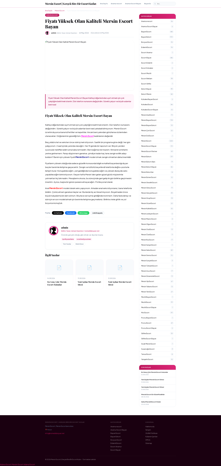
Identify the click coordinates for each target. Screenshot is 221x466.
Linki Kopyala (97, 213)
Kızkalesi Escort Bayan (157, 110)
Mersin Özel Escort (157, 234)
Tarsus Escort (157, 354)
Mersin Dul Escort (157, 136)
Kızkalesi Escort (157, 104)
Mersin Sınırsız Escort (157, 255)
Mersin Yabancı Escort (157, 286)
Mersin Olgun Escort (157, 224)
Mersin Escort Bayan (157, 146)
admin (64, 227)
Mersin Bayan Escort (157, 120)
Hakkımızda (149, 426)
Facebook (71, 213)
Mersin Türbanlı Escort (157, 266)
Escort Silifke (157, 84)
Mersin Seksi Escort (157, 250)
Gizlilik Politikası (151, 433)
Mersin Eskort (157, 156)
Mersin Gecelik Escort (157, 182)
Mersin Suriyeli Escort (157, 261)
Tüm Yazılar (67, 244)
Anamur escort (116, 3)
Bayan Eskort (157, 37)
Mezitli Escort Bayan (157, 307)
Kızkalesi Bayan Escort (157, 99)
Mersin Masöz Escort (157, 219)
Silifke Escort (157, 333)
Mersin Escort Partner (157, 151)
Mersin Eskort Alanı (157, 162)
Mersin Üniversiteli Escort (157, 276)
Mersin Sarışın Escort (157, 245)
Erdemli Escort (157, 47)
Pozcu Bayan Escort (157, 318)
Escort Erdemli (157, 63)
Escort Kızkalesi (157, 68)
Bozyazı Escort (157, 42)
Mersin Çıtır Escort (157, 130)
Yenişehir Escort (157, 359)
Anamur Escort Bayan (133, 3)
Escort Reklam (157, 78)
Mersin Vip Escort (157, 281)
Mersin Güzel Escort (157, 203)
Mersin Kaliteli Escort (157, 208)
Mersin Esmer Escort (157, 177)
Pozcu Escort (157, 323)
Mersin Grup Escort (157, 198)
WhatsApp (83, 213)
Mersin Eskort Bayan (157, 167)
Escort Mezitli (157, 73)
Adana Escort (5, 464)
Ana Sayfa (104, 3)
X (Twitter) (58, 213)
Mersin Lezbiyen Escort (157, 214)
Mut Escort (157, 312)
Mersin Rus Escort (157, 240)
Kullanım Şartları (151, 436)
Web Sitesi (79, 244)
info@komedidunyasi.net (54, 433)
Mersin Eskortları (157, 172)
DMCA (147, 440)
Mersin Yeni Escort (157, 292)
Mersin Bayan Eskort (157, 125)
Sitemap (148, 443)
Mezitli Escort (157, 302)
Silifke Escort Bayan (157, 339)
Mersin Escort (59, 11)
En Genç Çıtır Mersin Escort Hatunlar (56, 283)
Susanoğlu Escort (157, 349)
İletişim (148, 430)
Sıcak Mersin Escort (157, 344)
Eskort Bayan (157, 89)
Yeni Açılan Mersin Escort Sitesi (152, 379)
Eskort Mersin (157, 94)
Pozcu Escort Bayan (157, 328)
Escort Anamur (157, 52)
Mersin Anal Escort (157, 115)
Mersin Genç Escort (157, 188)
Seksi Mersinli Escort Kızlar (151, 402)
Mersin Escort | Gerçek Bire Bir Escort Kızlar (71, 3)
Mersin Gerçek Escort (157, 193)
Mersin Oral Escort (157, 229)
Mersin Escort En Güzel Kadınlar (153, 394)
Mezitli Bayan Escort (157, 297)
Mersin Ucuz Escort (157, 271)
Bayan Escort (149, 3)
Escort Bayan (157, 58)
